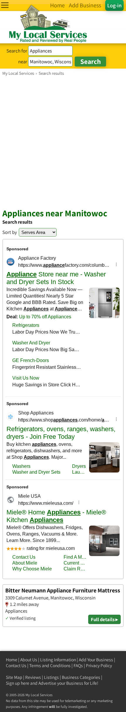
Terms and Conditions (50, 665)
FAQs (78, 665)
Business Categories (81, 677)
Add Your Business (96, 659)
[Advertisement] (63, 142)
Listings (51, 677)
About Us (28, 659)
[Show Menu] (4, 5)
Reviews (33, 677)
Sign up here (17, 683)
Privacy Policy (99, 665)
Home (11, 659)
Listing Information (58, 659)
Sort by (9, 232)
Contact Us (16, 665)
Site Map (14, 677)
